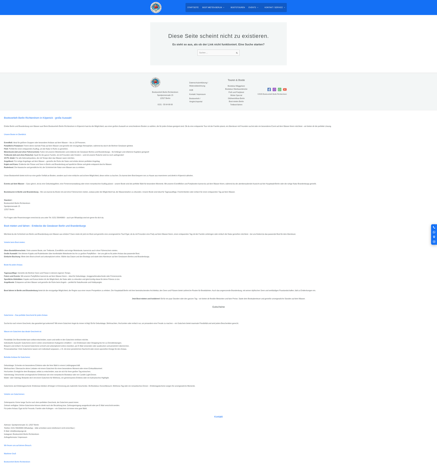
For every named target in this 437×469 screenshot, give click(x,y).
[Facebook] (269, 89)
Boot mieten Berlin (212, 7)
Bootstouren (238, 7)
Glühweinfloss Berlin (236, 98)
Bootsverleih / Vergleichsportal (195, 100)
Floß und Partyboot (236, 92)
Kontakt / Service (274, 7)
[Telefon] (434, 227)
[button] (223, 7)
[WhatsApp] (434, 232)
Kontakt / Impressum (197, 94)
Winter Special (236, 95)
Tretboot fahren (236, 105)
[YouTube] (285, 89)
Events (252, 7)
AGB (191, 90)
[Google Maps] (434, 236)
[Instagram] (434, 241)
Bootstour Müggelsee (236, 86)
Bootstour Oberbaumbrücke (236, 89)
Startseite (193, 7)
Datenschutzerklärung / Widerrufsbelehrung (198, 84)
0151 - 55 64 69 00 (165, 104)
